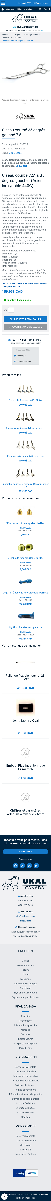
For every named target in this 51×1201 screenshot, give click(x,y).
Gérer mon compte (25, 1136)
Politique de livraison (25, 1085)
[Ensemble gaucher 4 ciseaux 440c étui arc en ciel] (25, 473)
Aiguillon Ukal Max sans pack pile (25, 627)
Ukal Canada (15, 153)
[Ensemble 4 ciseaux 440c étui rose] (25, 445)
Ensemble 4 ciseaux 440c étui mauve (25, 428)
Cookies (25, 1117)
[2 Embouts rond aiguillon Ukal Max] (25, 547)
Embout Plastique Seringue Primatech (25, 767)
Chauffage (25, 988)
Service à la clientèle (25, 1067)
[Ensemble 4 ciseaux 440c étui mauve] (25, 417)
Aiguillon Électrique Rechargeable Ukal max (25, 592)
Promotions (25, 1020)
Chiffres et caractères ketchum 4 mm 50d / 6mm (25, 812)
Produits (25, 951)
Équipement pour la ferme (25, 997)
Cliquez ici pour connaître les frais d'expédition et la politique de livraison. (24, 285)
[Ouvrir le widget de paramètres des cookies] (4, 1196)
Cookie (32, 1198)
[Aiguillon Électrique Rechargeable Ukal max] (25, 581)
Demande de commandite (25, 1098)
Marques (25, 1029)
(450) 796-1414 (25, 905)
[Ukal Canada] (25, 18)
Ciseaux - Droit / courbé (12, 38)
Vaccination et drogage (25, 983)
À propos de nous (25, 1108)
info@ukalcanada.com (25, 916)
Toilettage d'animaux (32, 34)
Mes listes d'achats (25, 1154)
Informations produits (25, 1025)
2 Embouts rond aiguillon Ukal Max (25, 558)
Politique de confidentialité (25, 1080)
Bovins (25, 960)
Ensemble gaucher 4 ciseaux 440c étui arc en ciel (25, 485)
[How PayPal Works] (25, 1173)
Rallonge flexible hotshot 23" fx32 (25, 677)
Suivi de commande (25, 1140)
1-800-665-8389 (24, 3)
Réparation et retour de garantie (25, 1094)
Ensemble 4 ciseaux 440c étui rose (25, 456)
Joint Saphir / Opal (25, 720)
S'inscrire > (25, 851)
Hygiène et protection (25, 992)
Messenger (21, 356)
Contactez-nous (42, 3)
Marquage (25, 979)
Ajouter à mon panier (27, 319)
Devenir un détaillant (25, 1071)
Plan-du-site (25, 1048)
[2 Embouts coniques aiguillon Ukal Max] (25, 512)
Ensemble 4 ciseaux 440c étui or (25, 400)
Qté (5, 310)
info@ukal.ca (25, 921)
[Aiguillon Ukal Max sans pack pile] (25, 616)
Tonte (25, 974)
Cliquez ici (21, 166)
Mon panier (25, 1145)
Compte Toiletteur (25, 1103)
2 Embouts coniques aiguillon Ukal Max (25, 523)
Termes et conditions (25, 1089)
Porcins (26, 970)
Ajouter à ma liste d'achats (27, 327)
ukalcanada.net (25, 1039)
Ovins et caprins (25, 965)
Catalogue (16, 34)
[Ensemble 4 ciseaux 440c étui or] (25, 389)
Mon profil (25, 1149)
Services (25, 1034)
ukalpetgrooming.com (25, 1043)
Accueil (5, 34)
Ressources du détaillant (25, 1076)
